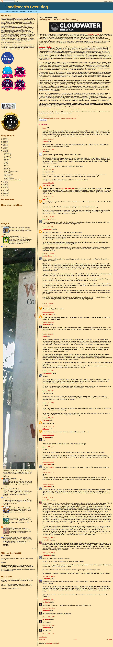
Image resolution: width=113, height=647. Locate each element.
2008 (4, 193)
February (6, 168)
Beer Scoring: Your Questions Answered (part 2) (14, 499)
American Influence (46, 118)
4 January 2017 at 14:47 (48, 390)
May (5, 164)
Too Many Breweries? (9, 178)
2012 (4, 187)
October (6, 156)
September (7, 158)
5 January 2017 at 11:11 (48, 435)
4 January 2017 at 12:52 (48, 312)
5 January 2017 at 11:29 (48, 447)
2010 (4, 190)
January (6, 170)
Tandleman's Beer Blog (27, 7)
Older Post (109, 639)
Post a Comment (43, 637)
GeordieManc (47, 578)
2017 (4, 151)
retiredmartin (6, 246)
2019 (4, 148)
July (5, 161)
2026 (4, 138)
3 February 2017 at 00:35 (49, 599)
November (7, 155)
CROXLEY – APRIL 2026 (9, 540)
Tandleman (46, 324)
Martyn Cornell (47, 314)
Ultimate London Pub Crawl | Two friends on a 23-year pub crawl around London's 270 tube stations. (17, 538)
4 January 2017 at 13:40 (48, 370)
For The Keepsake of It (15, 518)
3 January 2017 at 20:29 (48, 216)
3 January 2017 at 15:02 (48, 139)
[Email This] (39, 120)
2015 (4, 183)
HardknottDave (47, 229)
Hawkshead (52, 467)
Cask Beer (63, 118)
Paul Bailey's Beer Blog (9, 478)
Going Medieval (13, 507)
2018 (4, 150)
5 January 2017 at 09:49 (48, 418)
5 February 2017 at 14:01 (49, 625)
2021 (4, 145)
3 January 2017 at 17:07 (48, 183)
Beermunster (47, 185)
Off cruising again (13, 479)
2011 (4, 189)
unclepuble (46, 306)
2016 (4, 181)
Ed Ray (49, 47)
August (6, 159)
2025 (4, 139)
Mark (44, 151)
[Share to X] (43, 120)
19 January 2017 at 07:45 (49, 537)
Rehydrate (12, 227)
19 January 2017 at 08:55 (49, 576)
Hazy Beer (73, 118)
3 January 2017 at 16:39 (48, 169)
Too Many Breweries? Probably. (11, 171)
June (5, 162)
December (7, 153)
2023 (4, 142)
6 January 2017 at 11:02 (48, 472)
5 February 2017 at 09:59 (49, 616)
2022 (4, 144)
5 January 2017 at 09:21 (48, 402)
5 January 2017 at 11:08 (48, 426)
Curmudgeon (47, 219)
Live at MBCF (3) (7, 172)
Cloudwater (68, 118)
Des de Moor (47, 500)
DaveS (45, 336)
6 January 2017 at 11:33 (48, 484)
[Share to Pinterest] (46, 120)
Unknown (46, 420)
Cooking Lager (47, 256)
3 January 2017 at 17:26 (48, 196)
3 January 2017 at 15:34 (48, 149)
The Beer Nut (6, 226)
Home (75, 639)
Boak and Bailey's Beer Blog (11, 488)
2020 (4, 147)
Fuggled (5, 516)
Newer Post (42, 639)
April (5, 165)
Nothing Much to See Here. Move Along (58, 19)
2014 (4, 184)
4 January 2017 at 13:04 (48, 334)
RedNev (45, 141)
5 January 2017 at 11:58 (48, 462)
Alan (44, 128)
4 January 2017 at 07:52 (48, 226)
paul (44, 199)
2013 (4, 186)
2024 (4, 141)
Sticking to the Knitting (9, 177)
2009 (4, 192)
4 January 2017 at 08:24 (48, 303)
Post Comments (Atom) (52, 643)
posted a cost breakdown (66, 188)
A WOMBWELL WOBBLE (9, 471)
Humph (11, 528)
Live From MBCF (7, 175)
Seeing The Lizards (8, 527)
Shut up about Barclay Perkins (11, 236)
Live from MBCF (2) (8, 174)
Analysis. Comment (55, 118)
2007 (4, 195)
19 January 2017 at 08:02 (49, 552)
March (6, 167)
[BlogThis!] (41, 120)
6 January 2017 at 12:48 (48, 497)
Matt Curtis (42, 47)
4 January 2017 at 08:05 (48, 253)
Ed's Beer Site (7, 506)
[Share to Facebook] (44, 120)
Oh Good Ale (6, 497)
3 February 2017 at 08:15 (49, 608)
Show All (33, 548)
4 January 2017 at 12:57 (48, 322)
